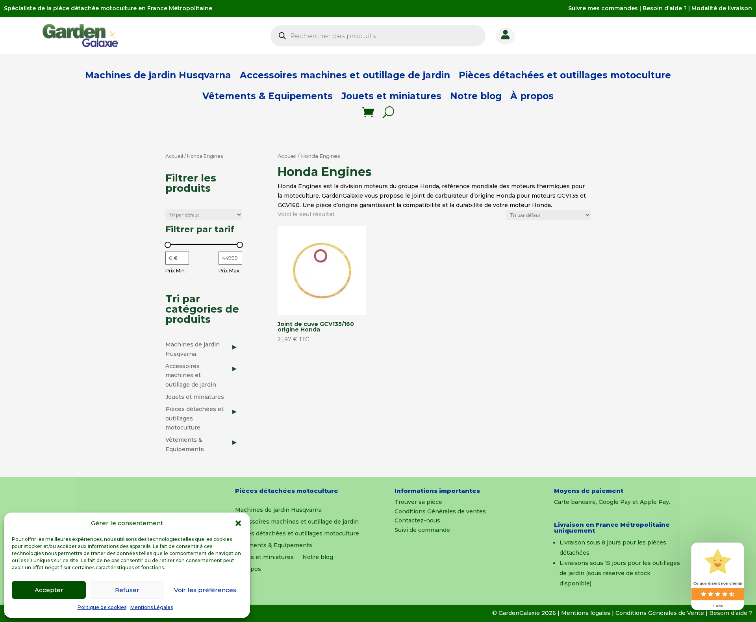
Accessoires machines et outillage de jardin (345, 75)
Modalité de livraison (721, 8)
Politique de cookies (102, 607)
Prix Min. (175, 271)
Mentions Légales (151, 607)
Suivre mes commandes (603, 8)
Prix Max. (230, 271)
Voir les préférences (205, 590)
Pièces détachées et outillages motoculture (565, 75)
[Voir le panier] (368, 112)
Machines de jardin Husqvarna (158, 75)
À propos (532, 96)
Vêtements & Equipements (267, 96)
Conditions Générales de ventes (440, 511)
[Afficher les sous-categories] (234, 347)
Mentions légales (585, 612)
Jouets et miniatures (391, 96)
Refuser (127, 590)
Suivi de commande (422, 529)
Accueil (287, 156)
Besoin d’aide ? (665, 8)
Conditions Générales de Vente (659, 612)
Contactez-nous (417, 520)
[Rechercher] (388, 112)
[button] (238, 523)
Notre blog (476, 96)
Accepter (49, 590)
